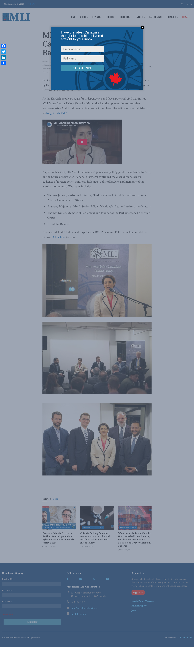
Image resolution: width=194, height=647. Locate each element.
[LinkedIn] (3, 57)
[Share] (3, 63)
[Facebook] (3, 46)
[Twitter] (3, 52)
